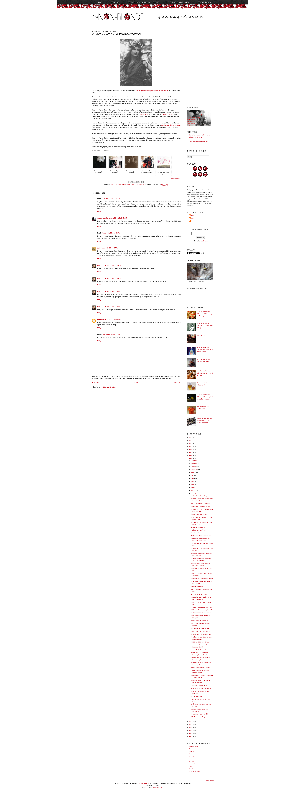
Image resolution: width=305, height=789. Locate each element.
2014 (191, 452)
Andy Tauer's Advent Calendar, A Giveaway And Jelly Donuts (205, 373)
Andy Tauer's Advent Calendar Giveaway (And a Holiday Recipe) (205, 349)
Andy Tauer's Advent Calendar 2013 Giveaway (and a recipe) (204, 314)
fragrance (116, 185)
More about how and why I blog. (198, 141)
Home (100, 2)
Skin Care (192, 769)
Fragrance (192, 754)
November (194, 463)
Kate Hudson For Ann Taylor (199, 594)
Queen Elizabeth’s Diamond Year (201, 688)
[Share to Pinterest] (138, 182)
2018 (191, 440)
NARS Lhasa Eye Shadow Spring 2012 (202, 610)
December (194, 461)
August (193, 472)
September (194, 469)
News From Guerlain (197, 533)
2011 (191, 721)
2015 (191, 449)
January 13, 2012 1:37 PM (112, 307)
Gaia (98, 265)
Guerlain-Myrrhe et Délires (199, 514)
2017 (191, 443)
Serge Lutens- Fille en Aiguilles (200, 668)
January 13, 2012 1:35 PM (112, 278)
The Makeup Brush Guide (178, 2)
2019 (191, 437)
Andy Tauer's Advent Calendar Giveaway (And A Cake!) (205, 326)
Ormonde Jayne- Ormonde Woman (201, 634)
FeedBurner (204, 241)
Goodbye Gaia (201, 335)
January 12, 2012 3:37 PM (109, 248)
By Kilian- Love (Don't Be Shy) (199, 530)
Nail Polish (192, 764)
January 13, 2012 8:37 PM (111, 334)
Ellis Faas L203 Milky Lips (198, 527)
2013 (191, 455)
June (192, 478)
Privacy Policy (204, 2)
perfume (140, 185)
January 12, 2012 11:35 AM (118, 218)
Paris (190, 766)
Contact (154, 4)
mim (98, 248)
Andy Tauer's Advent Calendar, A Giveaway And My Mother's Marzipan (205, 397)
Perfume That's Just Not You (199, 650)
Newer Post (95, 382)
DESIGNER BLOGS (158, 788)
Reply (99, 211)
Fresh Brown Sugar (196, 696)
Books (190, 749)
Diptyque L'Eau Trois (197, 586)
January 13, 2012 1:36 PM (112, 291)
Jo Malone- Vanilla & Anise (199, 685)
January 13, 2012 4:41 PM (113, 319)
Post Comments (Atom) (109, 387)
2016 (191, 446)
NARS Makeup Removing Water (200, 506)
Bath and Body (193, 746)
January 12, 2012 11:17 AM (112, 199)
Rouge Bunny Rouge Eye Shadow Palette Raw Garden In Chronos (204, 420)
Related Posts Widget (175, 178)
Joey (192, 218)
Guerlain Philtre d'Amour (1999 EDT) (202, 578)
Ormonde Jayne (129, 185)
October (193, 466)
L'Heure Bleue (168, 114)
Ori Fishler (194, 221)
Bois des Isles (144, 114)
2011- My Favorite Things (198, 717)
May (192, 481)
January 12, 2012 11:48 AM (111, 233)
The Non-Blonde (143, 783)
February (194, 490)
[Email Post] (142, 182)
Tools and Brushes (194, 771)
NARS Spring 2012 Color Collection (201, 642)
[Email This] (129, 182)
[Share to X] (134, 182)
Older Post (177, 382)
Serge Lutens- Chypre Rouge (199, 620)
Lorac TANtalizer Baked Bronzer (200, 628)
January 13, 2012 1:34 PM (112, 265)
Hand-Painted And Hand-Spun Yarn (201, 607)
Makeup (191, 761)
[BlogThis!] (132, 182)
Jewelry (191, 759)
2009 (191, 727)
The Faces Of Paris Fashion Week (201, 536)
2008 (191, 730)
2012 (191, 458)
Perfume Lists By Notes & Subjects (143, 2)
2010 (191, 724)
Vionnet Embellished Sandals (199, 714)
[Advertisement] (200, 66)
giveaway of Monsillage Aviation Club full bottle (152, 90)
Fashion (191, 751)
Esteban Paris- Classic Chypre (199, 496)
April (192, 484)
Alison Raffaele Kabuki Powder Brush (202, 631)
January (193, 493)
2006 (191, 736)
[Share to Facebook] (136, 182)
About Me (115, 2)
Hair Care (192, 756)
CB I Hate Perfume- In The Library (201, 613)
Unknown (100, 319)
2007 (191, 733)
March (193, 487)
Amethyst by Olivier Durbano (171, 125)
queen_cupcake (102, 218)
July (192, 475)
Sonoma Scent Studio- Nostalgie (200, 504)
